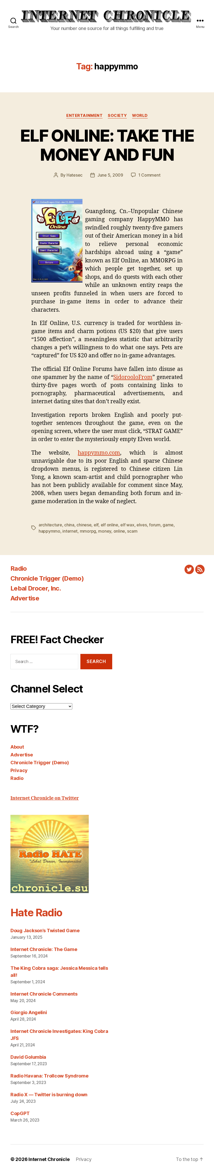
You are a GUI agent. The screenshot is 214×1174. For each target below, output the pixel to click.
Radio (18, 568)
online (119, 531)
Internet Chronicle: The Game (43, 949)
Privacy (19, 770)
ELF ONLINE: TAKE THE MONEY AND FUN (107, 145)
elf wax (127, 524)
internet (70, 531)
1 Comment (149, 175)
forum (154, 524)
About (17, 747)
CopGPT (19, 1113)
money (104, 531)
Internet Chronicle (48, 1159)
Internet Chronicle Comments (44, 994)
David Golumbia (28, 1057)
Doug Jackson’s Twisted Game (45, 930)
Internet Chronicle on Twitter (44, 798)
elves (141, 524)
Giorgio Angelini (28, 1012)
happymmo (49, 531)
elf (96, 524)
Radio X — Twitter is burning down (48, 1094)
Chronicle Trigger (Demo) (47, 578)
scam (132, 531)
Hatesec (74, 175)
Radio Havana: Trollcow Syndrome (49, 1076)
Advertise (24, 598)
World (140, 115)
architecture (50, 524)
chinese (83, 524)
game (168, 524)
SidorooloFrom (132, 377)
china (69, 524)
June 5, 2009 (110, 175)
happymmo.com (99, 452)
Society (117, 115)
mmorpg (88, 531)
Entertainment (84, 115)
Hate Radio (36, 912)
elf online (109, 524)
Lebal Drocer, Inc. (35, 588)
